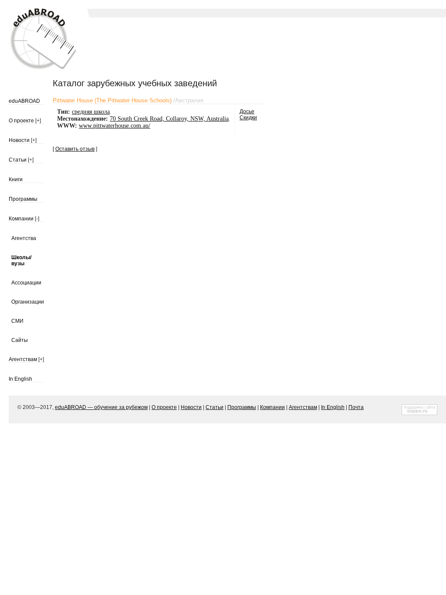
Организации (27, 302)
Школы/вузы (21, 260)
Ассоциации (26, 283)
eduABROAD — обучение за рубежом (101, 407)
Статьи (18, 160)
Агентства (23, 238)
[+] (38, 121)
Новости (19, 140)
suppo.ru (417, 410)
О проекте (21, 121)
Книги (16, 179)
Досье (247, 111)
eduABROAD (24, 101)
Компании (21, 219)
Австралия (189, 100)
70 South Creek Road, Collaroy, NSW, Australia (169, 118)
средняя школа (91, 111)
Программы (23, 199)
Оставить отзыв (75, 149)
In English (20, 379)
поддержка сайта (419, 407)
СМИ (17, 321)
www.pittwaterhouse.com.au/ (114, 125)
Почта (356, 407)
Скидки (248, 118)
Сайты (19, 340)
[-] (37, 219)
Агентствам (23, 359)
